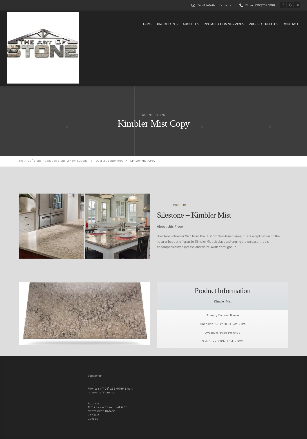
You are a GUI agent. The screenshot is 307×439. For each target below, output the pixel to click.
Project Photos (263, 24)
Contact (290, 24)
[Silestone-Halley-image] (51, 226)
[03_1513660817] (117, 226)
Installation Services (224, 24)
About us (190, 24)
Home (148, 24)
